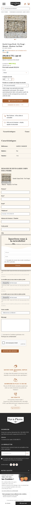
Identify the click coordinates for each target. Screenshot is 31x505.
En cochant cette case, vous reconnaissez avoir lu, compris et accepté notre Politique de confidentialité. (16, 459)
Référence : (4, 146)
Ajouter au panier (17, 101)
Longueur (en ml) (7, 77)
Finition (4, 70)
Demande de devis (14, 105)
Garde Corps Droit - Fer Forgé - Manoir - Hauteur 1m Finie (15, 181)
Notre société (6, 470)
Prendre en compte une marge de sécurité (14, 82)
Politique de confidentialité (8, 337)
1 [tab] (14, 39)
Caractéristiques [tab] (9, 132)
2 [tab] (16, 39)
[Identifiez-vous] (25, 4)
